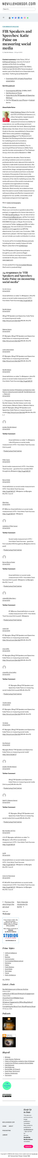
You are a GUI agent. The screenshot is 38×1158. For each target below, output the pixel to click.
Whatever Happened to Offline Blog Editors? (17, 1002)
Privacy (21, 1156)
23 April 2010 (6, 291)
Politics (7, 965)
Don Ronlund (6, 743)
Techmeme (8, 1075)
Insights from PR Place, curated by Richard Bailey (19, 1063)
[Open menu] (3, 17)
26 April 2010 (6, 855)
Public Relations (9, 967)
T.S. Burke (5, 723)
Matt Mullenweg (9, 1067)
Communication (9, 959)
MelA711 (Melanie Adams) (9, 800)
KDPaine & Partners (9, 62)
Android (32, 100)
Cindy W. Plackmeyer (8, 876)
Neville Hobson (6, 309)
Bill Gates (7, 1057)
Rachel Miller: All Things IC (12, 1069)
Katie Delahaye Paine (18, 112)
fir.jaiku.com (6, 226)
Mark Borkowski (9, 1065)
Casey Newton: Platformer (12, 1059)
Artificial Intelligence (11, 953)
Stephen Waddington (11, 1073)
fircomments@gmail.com (12, 217)
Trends (7, 973)
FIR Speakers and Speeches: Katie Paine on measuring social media (17, 39)
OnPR (4, 853)
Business (7, 957)
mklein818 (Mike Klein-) (9, 598)
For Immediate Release (10, 26)
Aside (6, 955)
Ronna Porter (6, 480)
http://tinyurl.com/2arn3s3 (11, 321)
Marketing (8, 963)
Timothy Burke (6, 702)
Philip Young (6, 460)
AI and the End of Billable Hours (13, 998)
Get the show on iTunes (14, 93)
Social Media (8, 969)
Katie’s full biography (14, 203)
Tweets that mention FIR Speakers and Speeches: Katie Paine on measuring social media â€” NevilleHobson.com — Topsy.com (18, 392)
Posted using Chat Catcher (13, 451)
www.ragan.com (7, 260)
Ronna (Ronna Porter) (8, 562)
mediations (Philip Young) (9, 526)
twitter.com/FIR (22, 224)
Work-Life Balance (10, 975)
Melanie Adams (6, 329)
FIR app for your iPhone (19, 100)
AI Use (25, 1156)
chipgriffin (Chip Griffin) (9, 672)
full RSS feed (23, 246)
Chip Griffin (5, 649)
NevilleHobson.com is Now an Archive (15, 989)
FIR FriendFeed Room (12, 215)
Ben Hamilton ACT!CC (8, 830)
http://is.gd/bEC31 (26, 300)
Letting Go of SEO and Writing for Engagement (18, 993)
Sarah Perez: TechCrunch (12, 1071)
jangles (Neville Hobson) (9, 427)
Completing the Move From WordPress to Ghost (18, 1006)
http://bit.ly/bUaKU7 (9, 754)
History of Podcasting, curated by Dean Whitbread (19, 1061)
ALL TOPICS (6, 979)
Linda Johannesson (8, 349)
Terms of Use (14, 1156)
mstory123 (5, 628)
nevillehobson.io (28, 1129)
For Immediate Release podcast (14, 961)
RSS (29, 1156)
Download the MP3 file (13, 91)
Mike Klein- (5, 502)
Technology (8, 971)
